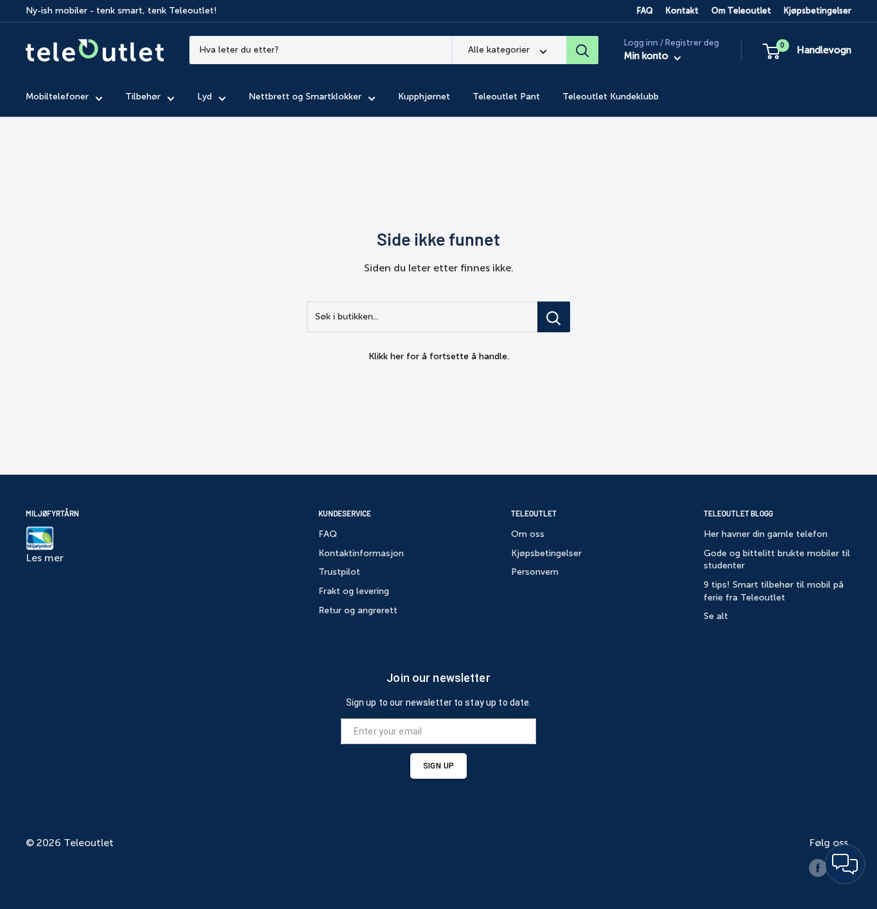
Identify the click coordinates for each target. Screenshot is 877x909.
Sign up (438, 765)
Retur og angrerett (357, 610)
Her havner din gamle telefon (766, 534)
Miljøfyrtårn (52, 513)
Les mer (45, 558)
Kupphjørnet (424, 97)
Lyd (204, 97)
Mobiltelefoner (57, 97)
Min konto (647, 56)
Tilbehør (143, 97)
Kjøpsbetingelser (817, 10)
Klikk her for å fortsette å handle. (439, 356)
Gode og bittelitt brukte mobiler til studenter (777, 560)
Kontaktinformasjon (361, 553)
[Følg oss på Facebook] (818, 868)
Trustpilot (339, 571)
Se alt (716, 616)
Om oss (527, 534)
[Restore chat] (845, 864)
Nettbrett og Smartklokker (304, 97)
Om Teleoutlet (741, 10)
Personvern (535, 571)
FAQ (645, 10)
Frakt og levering (353, 591)
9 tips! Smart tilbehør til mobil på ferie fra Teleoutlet (774, 591)
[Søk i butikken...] (553, 317)
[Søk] (582, 50)
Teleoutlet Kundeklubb (610, 97)
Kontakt (682, 10)
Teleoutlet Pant (506, 97)
